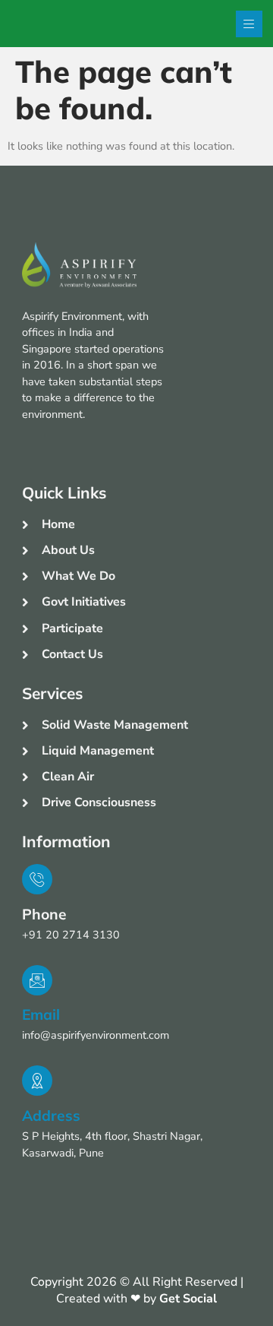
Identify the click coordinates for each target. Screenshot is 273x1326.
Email (41, 1014)
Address (51, 1115)
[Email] (37, 980)
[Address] (37, 1080)
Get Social (188, 1298)
